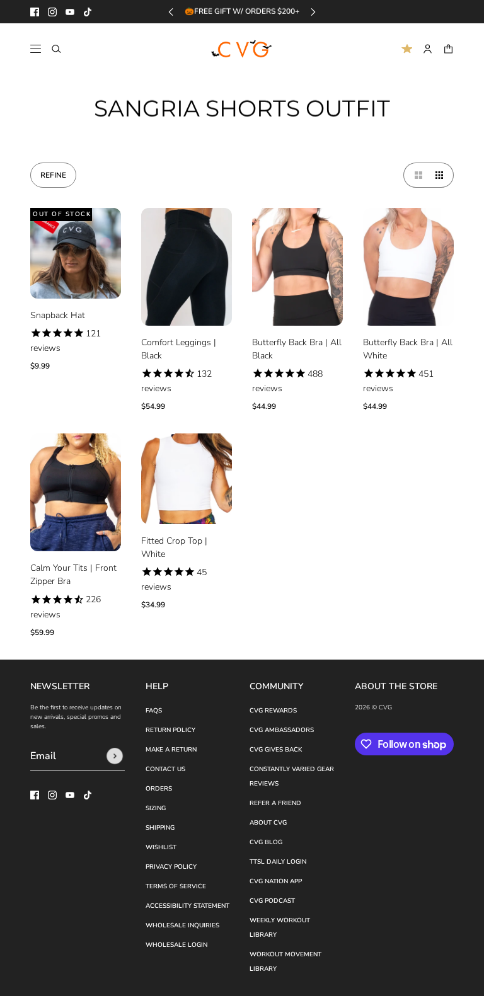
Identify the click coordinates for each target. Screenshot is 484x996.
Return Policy (170, 730)
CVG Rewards (273, 710)
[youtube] (70, 12)
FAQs (154, 710)
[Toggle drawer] (35, 49)
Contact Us (165, 769)
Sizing (156, 808)
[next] (313, 11)
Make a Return (171, 749)
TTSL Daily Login (278, 861)
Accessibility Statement (187, 906)
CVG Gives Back (276, 749)
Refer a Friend (275, 803)
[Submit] (115, 756)
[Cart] (448, 48)
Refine (53, 175)
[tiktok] (88, 12)
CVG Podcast (272, 900)
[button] (416, 175)
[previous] (171, 11)
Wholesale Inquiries (182, 925)
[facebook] (35, 12)
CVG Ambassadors (282, 730)
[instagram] (52, 12)
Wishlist (161, 847)
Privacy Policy (171, 866)
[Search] (56, 48)
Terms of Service (176, 886)
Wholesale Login (176, 945)
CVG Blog (266, 842)
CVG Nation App (276, 881)
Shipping (160, 827)
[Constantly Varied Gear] (242, 49)
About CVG (268, 822)
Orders (159, 788)
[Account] (427, 48)
